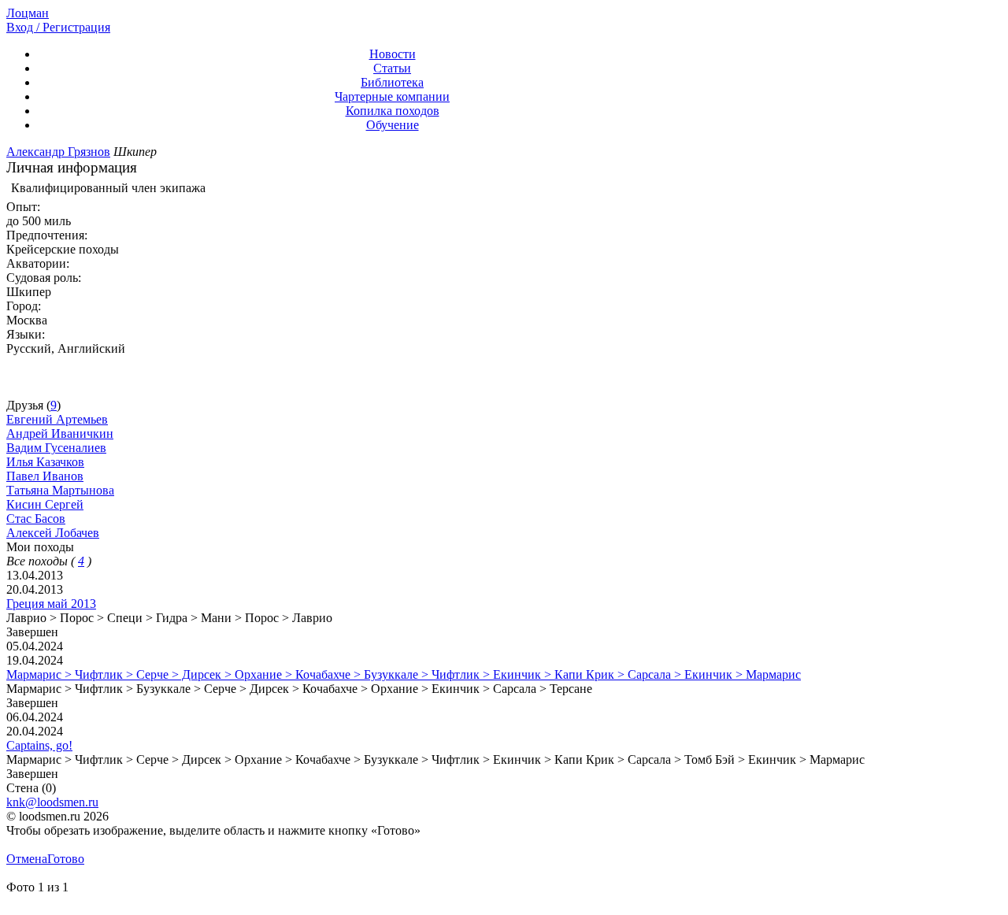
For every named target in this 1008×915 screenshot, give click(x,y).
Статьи (392, 68)
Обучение (392, 125)
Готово (65, 858)
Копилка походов (392, 110)
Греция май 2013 (51, 603)
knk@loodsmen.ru (52, 802)
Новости (392, 54)
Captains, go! (39, 745)
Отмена (26, 858)
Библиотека (392, 82)
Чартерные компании (392, 96)
